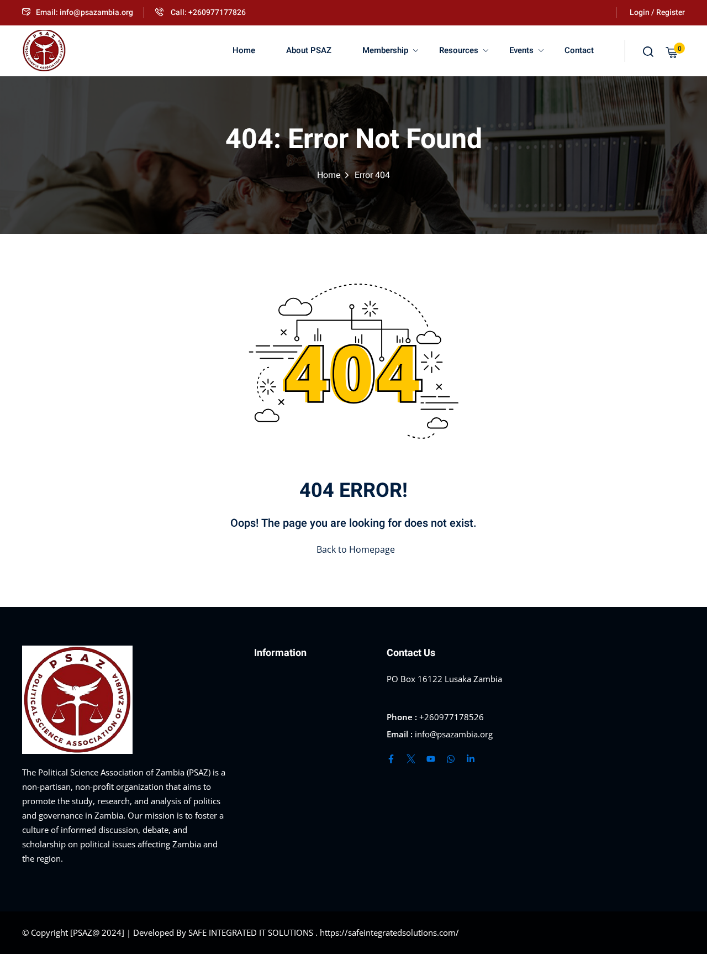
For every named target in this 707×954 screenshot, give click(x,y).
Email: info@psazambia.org (84, 12)
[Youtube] (430, 758)
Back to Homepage (355, 549)
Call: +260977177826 (207, 12)
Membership (385, 50)
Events (521, 50)
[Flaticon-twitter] (411, 758)
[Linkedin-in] (470, 758)
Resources (458, 50)
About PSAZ (308, 50)
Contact (579, 50)
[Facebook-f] (391, 758)
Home (244, 50)
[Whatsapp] (450, 758)
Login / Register (657, 12)
